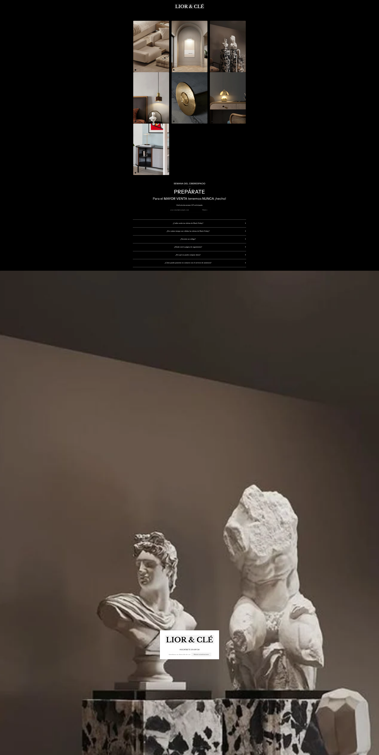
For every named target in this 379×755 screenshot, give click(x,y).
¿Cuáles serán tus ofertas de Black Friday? (188, 223)
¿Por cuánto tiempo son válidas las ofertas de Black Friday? (188, 231)
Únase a (204, 210)
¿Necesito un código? (188, 239)
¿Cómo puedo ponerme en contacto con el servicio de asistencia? (188, 263)
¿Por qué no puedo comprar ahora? (188, 255)
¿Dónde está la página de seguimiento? (188, 247)
